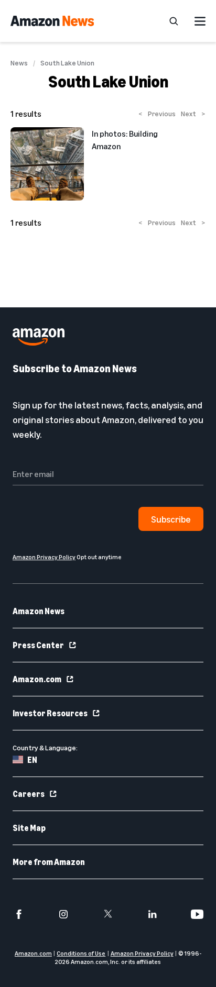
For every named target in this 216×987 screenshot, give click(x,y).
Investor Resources (50, 713)
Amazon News (38, 611)
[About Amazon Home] (38, 337)
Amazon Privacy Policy (142, 953)
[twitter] (108, 914)
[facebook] (19, 914)
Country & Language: (45, 747)
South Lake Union (67, 63)
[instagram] (63, 914)
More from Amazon (49, 862)
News (19, 63)
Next (193, 113)
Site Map (29, 828)
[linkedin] (152, 914)
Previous (157, 113)
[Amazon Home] (52, 21)
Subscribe (171, 519)
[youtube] (197, 914)
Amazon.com (37, 679)
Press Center (38, 645)
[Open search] (173, 20)
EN (32, 760)
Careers (29, 794)
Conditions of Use (81, 953)
